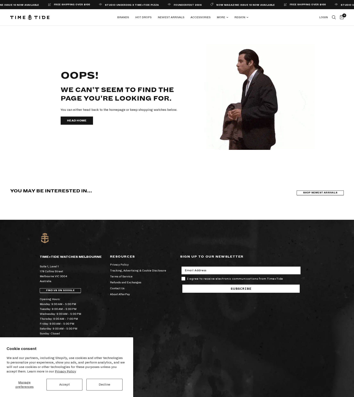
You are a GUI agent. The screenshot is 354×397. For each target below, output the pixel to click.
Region (239, 17)
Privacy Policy (65, 371)
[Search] (334, 17)
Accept (64, 384)
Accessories (201, 17)
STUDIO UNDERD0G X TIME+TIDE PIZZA (124, 5)
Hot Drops (143, 17)
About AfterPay (120, 294)
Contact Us (117, 288)
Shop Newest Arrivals (320, 193)
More (221, 17)
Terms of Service (121, 276)
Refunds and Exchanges (125, 282)
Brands (123, 17)
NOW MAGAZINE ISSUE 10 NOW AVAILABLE (238, 5)
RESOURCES (122, 256)
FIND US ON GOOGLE (60, 290)
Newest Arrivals (171, 17)
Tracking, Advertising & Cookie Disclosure (138, 270)
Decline (104, 384)
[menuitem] (123, 17)
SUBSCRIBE (241, 288)
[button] (77, 121)
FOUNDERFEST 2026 (180, 5)
